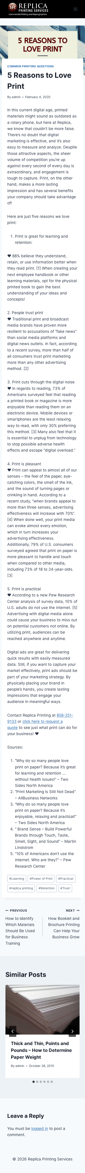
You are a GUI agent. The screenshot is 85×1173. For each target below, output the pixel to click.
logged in (39, 1128)
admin (16, 97)
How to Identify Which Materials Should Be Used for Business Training (20, 927)
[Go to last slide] (12, 1031)
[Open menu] (75, 9)
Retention (47, 888)
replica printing (21, 888)
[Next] (72, 1031)
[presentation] (42, 1010)
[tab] (33, 1082)
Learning (16, 878)
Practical (65, 878)
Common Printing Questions (30, 66)
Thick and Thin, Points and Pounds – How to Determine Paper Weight (41, 1050)
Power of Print (41, 878)
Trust (65, 888)
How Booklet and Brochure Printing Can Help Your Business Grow (64, 924)
